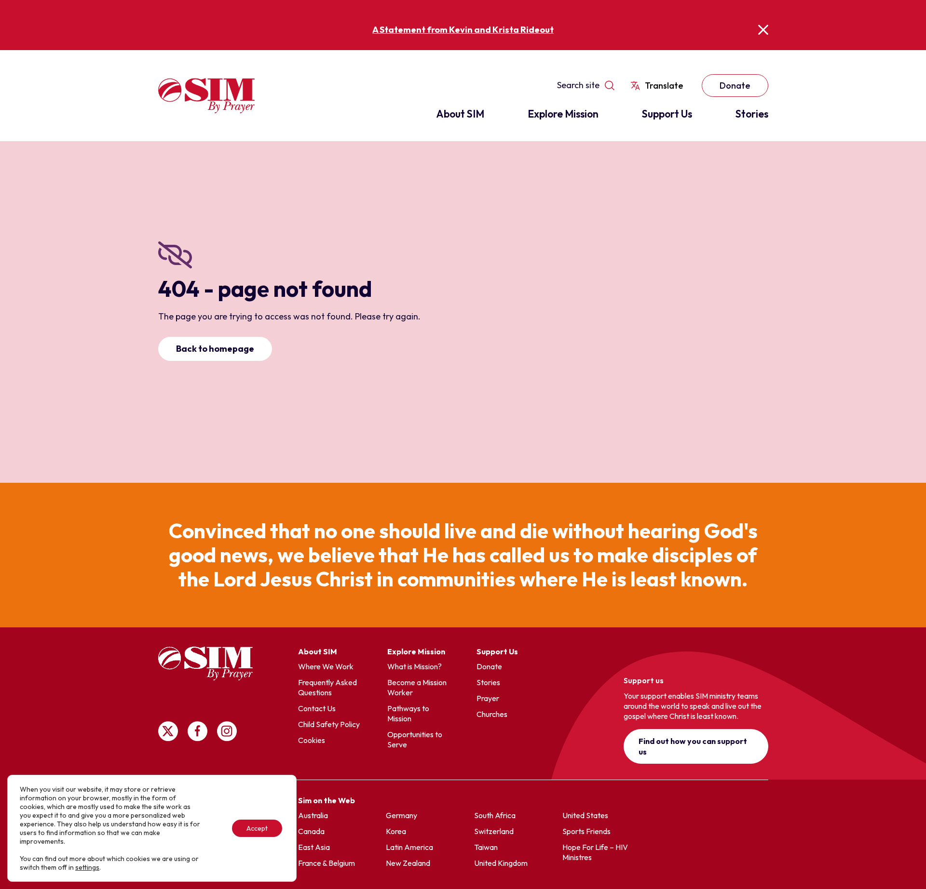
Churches (492, 714)
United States (585, 815)
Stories (751, 113)
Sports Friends (586, 831)
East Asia (314, 847)
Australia (313, 815)
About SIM (460, 113)
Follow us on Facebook (197, 731)
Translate (664, 85)
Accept (257, 828)
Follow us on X (168, 731)
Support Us (667, 113)
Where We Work (326, 666)
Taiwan (486, 847)
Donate (735, 85)
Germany (401, 815)
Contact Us (317, 708)
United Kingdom (501, 863)
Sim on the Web (326, 800)
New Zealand (408, 863)
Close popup (763, 30)
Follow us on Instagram (227, 731)
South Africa (495, 815)
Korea (396, 831)
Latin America (409, 847)
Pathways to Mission (408, 713)
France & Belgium (326, 863)
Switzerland (494, 831)
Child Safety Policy (329, 724)
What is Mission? (414, 666)
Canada (311, 831)
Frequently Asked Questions (327, 687)
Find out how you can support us (693, 746)
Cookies (311, 740)
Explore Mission (563, 113)
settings (87, 867)
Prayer (488, 698)
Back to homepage (215, 348)
